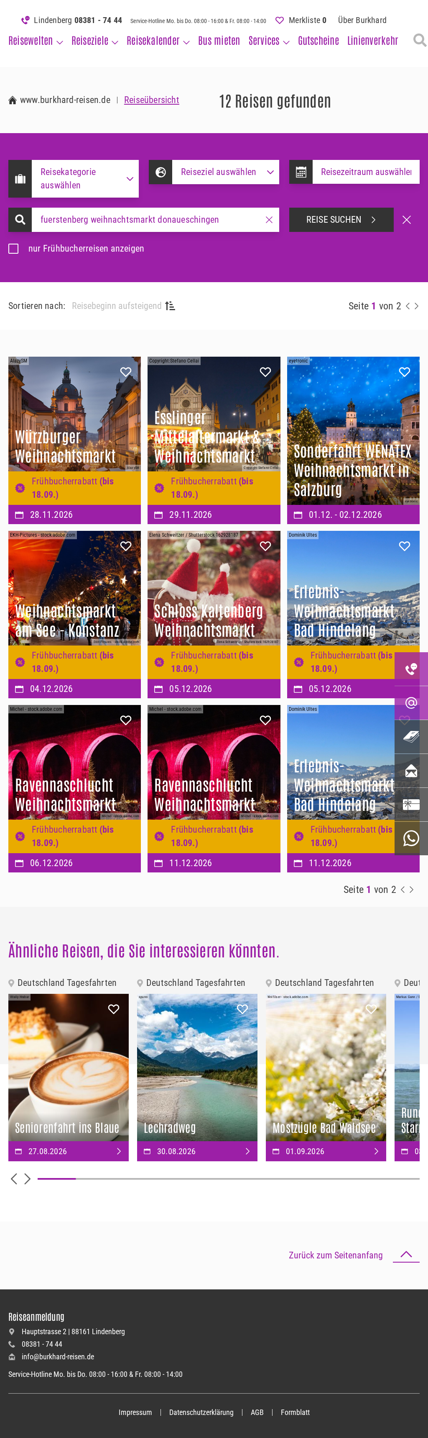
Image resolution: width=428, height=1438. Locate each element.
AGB (257, 1412)
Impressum (135, 1412)
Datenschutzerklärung (201, 1412)
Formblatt (295, 1412)
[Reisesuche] (420, 40)
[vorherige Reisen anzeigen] (408, 306)
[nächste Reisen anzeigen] (416, 306)
